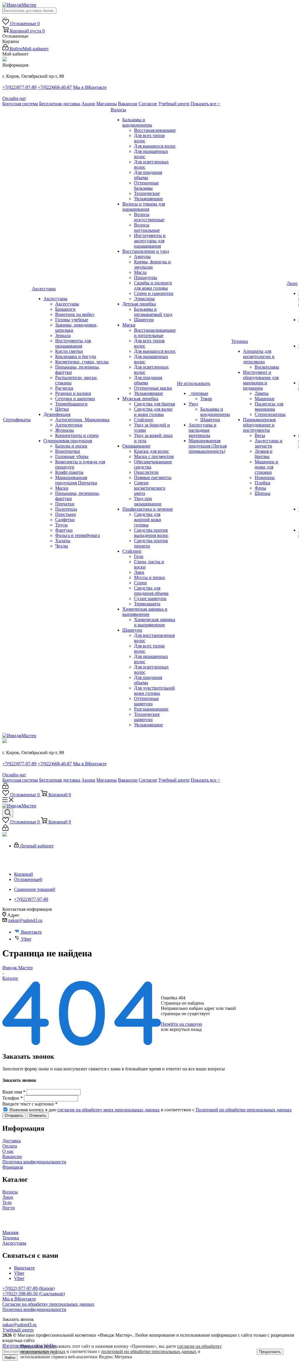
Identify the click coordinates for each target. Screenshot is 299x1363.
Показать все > (205, 103)
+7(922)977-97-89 (19, 87)
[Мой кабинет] (5, 787)
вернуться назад (185, 1029)
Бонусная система (20, 103)
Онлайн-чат (14, 98)
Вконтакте (31, 932)
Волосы (10, 1191)
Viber (26, 939)
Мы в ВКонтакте (90, 87)
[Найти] (4, 18)
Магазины (106, 103)
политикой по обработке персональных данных (149, 1351)
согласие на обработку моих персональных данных (109, 1109)
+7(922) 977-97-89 (20, 1288)
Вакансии (128, 103)
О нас (8, 1151)
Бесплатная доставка (59, 103)
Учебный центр (174, 103)
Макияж (10, 1232)
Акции (88, 103)
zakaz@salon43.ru (25, 920)
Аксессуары (14, 1243)
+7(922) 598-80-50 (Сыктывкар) (33, 1293)
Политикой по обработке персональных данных (244, 1109)
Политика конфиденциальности (34, 1161)
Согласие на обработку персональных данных (48, 1304)
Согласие (148, 103)
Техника (10, 1237)
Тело (7, 1202)
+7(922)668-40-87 (55, 87)
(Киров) (47, 1288)
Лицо (7, 1197)
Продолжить (270, 1352)
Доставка (11, 1140)
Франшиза (12, 1167)
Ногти (8, 1207)
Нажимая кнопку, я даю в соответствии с (150, 1109)
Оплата (9, 1145)
